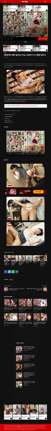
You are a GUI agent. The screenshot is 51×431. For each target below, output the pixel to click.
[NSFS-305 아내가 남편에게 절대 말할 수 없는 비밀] (25, 302)
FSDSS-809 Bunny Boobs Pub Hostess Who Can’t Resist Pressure (39, 323)
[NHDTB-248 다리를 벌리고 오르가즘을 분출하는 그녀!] (45, 289)
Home (5, 4)
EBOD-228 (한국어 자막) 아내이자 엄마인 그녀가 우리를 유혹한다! (29, 382)
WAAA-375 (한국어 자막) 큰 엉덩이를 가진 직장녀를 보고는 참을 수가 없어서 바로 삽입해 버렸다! (29, 357)
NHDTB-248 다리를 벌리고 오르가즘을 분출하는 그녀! (34, 289)
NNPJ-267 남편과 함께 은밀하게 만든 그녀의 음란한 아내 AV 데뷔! (10, 323)
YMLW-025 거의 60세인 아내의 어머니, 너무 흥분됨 (39, 308)
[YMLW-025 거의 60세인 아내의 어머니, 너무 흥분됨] (40, 302)
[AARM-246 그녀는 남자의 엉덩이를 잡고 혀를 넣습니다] (11, 302)
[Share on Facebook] (5, 271)
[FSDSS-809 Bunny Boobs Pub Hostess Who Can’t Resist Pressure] (40, 317)
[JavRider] (25, 1)
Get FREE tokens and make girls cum (10, 48)
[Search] (45, 1)
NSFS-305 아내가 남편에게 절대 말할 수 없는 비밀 (25, 308)
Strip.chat (6, 10)
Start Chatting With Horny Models (10, 8)
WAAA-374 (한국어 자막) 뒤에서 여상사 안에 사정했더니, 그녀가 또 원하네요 (29, 348)
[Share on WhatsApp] (13, 271)
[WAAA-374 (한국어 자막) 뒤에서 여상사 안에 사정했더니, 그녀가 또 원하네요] (19, 349)
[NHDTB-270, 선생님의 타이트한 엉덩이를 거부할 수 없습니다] (6, 289)
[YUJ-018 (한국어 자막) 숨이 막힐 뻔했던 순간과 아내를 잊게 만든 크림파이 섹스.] (19, 367)
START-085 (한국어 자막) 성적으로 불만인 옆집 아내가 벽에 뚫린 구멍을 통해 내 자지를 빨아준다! (29, 374)
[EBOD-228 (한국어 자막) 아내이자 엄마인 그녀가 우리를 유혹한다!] (19, 384)
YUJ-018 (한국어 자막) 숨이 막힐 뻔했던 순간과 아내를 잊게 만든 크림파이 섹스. (29, 365)
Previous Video (7, 286)
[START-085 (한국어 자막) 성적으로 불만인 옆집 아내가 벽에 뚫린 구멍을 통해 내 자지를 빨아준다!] (19, 375)
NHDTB (10, 116)
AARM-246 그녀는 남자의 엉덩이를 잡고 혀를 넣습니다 (10, 308)
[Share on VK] (16, 271)
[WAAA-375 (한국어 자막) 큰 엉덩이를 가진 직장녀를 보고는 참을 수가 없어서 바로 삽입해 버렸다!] (19, 358)
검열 (9, 4)
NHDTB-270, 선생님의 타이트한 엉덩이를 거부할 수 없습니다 (16, 289)
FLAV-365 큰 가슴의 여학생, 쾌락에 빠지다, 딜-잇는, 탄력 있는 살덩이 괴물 (25, 323)
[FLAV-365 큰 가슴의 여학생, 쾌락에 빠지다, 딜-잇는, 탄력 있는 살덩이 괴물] (25, 317)
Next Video (44, 286)
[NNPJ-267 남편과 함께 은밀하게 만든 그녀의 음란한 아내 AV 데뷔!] (11, 317)
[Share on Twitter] (9, 271)
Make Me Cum (36, 8)
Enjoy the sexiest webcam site (24, 8)
